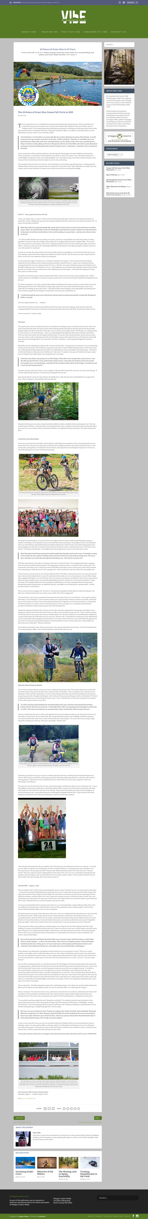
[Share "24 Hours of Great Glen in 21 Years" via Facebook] (45, 1109)
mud (92, 52)
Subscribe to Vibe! (95, 32)
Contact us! (118, 32)
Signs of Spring (111, 175)
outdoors (42, 55)
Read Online (50, 32)
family (72, 52)
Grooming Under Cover (25, 1172)
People (55, 55)
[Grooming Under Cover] (25, 1163)
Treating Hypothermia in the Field (88, 1174)
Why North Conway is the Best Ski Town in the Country (118, 194)
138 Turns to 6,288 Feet (29, 2)
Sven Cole (31, 52)
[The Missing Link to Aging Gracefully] (68, 1163)
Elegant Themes (24, 1216)
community (60, 52)
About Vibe (29, 32)
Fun (76, 52)
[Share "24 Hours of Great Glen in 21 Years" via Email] (49, 1109)
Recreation (62, 55)
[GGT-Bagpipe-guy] (57, 682)
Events (67, 52)
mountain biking (84, 52)
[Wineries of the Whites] (47, 1163)
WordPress (42, 1216)
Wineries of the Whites (45, 1172)
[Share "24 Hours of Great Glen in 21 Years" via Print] (53, 1109)
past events (49, 55)
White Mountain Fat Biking (115, 186)
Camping (52, 52)
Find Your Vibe (70, 32)
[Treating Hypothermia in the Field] (90, 1163)
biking (46, 52)
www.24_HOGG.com (28, 1098)
